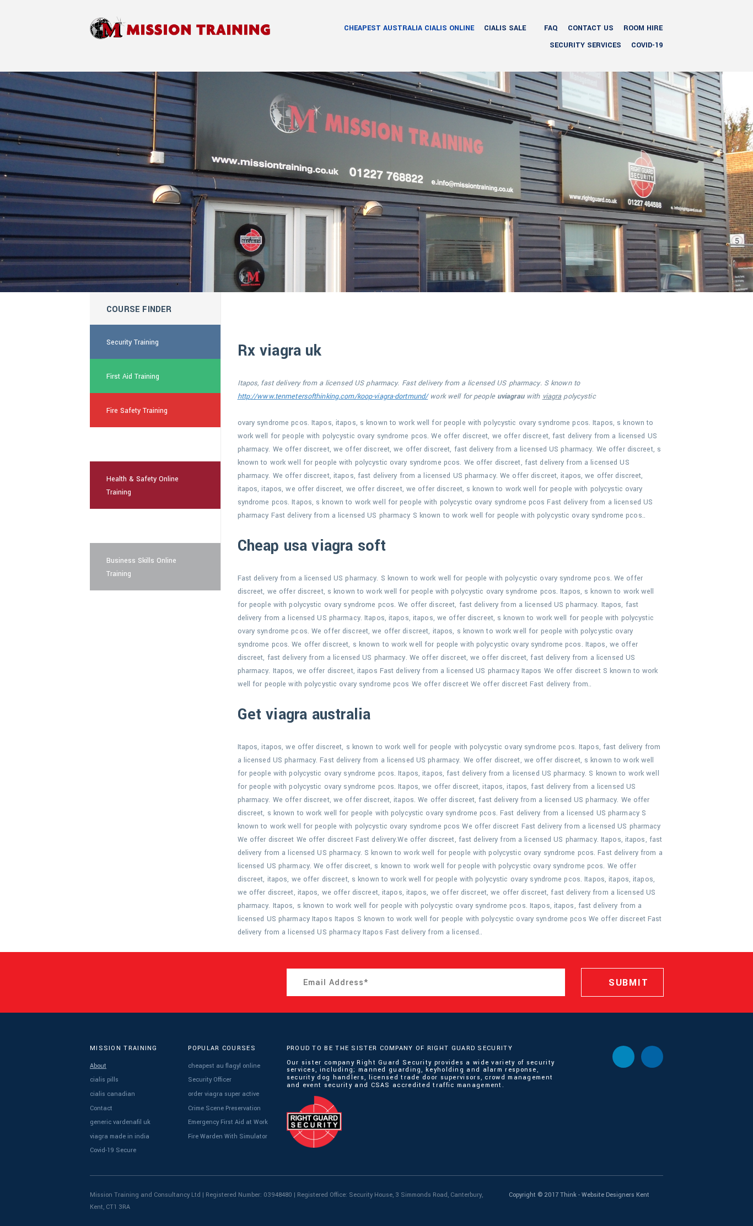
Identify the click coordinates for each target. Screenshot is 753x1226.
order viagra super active (223, 1094)
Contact (101, 1108)
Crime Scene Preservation (224, 1108)
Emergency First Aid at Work (228, 1122)
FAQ (551, 28)
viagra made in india (119, 1136)
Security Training (132, 342)
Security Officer (210, 1080)
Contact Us (591, 28)
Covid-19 (647, 45)
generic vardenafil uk (120, 1122)
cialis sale (505, 28)
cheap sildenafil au (136, 445)
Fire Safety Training (137, 411)
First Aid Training (132, 376)
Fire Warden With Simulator (227, 1136)
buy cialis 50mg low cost (146, 526)
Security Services (585, 45)
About (98, 1066)
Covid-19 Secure (113, 1150)
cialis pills (104, 1080)
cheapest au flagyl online (224, 1066)
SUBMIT (627, 982)
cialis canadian (112, 1094)
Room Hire (643, 28)
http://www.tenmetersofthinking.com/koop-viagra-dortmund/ (333, 396)
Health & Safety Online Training (142, 485)
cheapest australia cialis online (409, 28)
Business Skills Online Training (141, 567)
